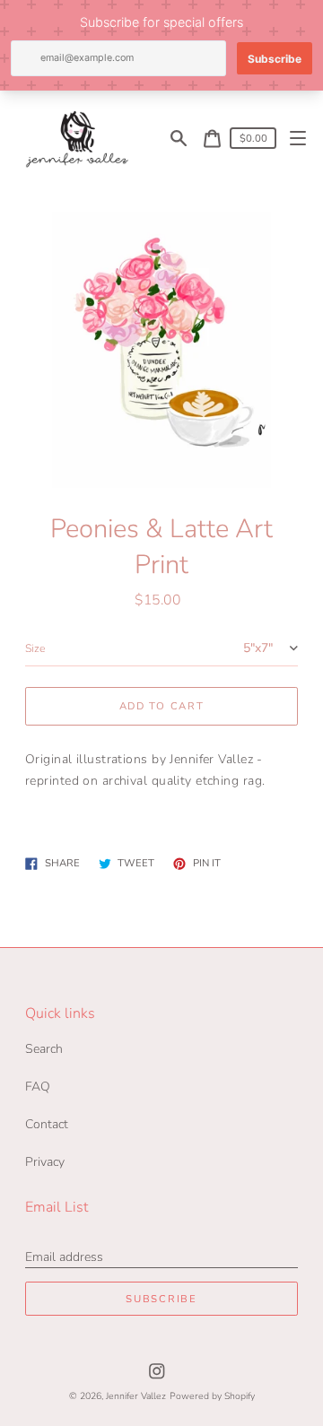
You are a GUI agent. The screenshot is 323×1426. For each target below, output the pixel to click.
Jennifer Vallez (136, 1396)
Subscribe (161, 1299)
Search (44, 1048)
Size (35, 648)
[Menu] (298, 138)
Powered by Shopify (212, 1396)
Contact (46, 1124)
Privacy (45, 1161)
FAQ (37, 1086)
